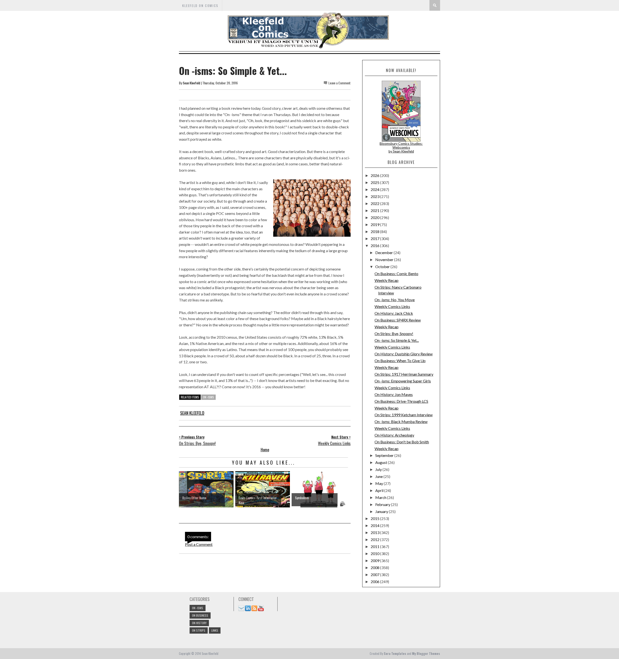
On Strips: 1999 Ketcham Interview (404, 414)
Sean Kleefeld (191, 82)
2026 (375, 175)
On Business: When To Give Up (400, 360)
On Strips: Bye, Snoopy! (394, 333)
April (379, 490)
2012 (375, 539)
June (379, 476)
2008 (375, 567)
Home (265, 450)
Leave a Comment (339, 82)
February (383, 504)
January (382, 511)
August (381, 462)
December (384, 252)
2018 (375, 231)
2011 (375, 546)
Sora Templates (395, 653)
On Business (200, 615)
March (381, 497)
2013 (375, 532)
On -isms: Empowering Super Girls (403, 381)
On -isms (208, 397)
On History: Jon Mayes (394, 394)
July (379, 469)
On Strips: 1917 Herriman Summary (404, 374)
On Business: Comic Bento (396, 273)
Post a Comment (199, 544)
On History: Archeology (394, 435)
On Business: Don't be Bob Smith (402, 441)
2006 (375, 581)
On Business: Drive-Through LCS (401, 401)
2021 (375, 210)
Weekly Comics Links (392, 306)
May (379, 483)
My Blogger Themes (426, 653)
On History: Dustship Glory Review (404, 353)
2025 (375, 182)
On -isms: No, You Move (395, 299)
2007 (375, 574)
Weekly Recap (386, 280)
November (384, 259)
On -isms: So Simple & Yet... (397, 340)
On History (199, 623)
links (214, 630)
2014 (375, 525)
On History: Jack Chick (394, 313)
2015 (375, 518)
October (383, 266)
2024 (375, 189)
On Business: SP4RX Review (398, 320)
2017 (375, 238)
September (384, 455)
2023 (375, 196)
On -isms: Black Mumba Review (401, 421)
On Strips (198, 630)
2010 (375, 553)
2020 (375, 217)
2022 (375, 203)
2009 (375, 560)
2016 (375, 245)
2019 (375, 224)
